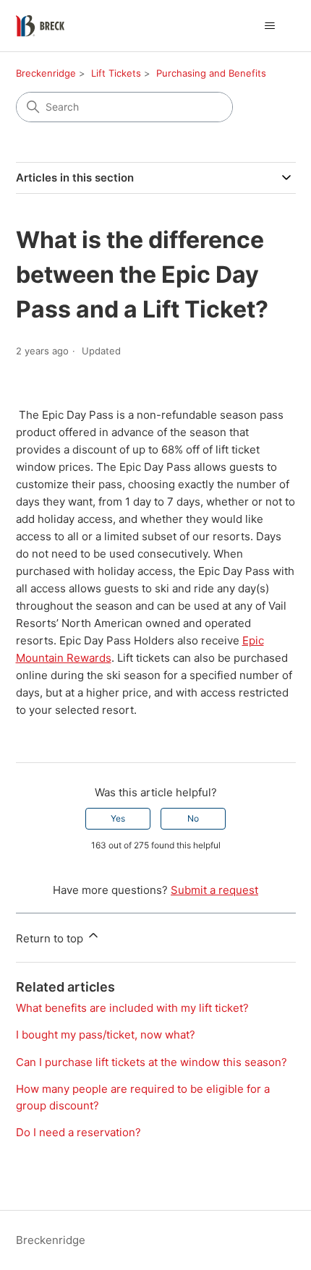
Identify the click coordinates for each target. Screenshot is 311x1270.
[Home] (40, 26)
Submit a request (214, 890)
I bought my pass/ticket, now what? (105, 1034)
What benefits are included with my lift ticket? (132, 1008)
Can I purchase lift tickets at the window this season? (151, 1062)
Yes (118, 818)
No (193, 818)
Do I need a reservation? (78, 1132)
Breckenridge (46, 73)
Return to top (51, 938)
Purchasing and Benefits (211, 73)
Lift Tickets (116, 73)
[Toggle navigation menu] (270, 26)
